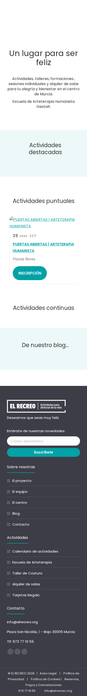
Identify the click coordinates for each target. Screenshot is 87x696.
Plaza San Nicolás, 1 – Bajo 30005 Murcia (41, 631)
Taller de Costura (27, 573)
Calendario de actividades (35, 551)
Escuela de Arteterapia (32, 562)
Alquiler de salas (26, 584)
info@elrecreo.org (22, 622)
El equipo (20, 491)
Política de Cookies (45, 679)
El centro (19, 502)
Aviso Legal (48, 673)
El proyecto (22, 480)
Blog (16, 513)
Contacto (20, 524)
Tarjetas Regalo (26, 595)
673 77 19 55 (23, 641)
